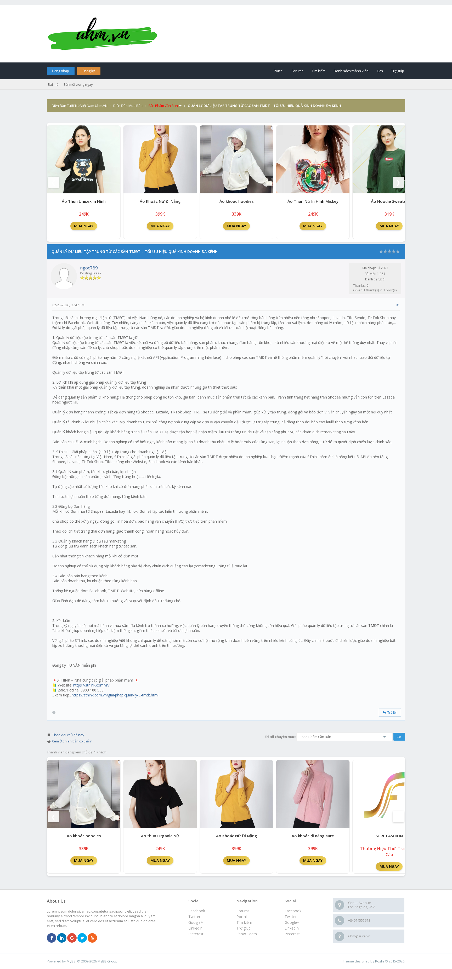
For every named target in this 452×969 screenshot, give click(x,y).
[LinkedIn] (61, 938)
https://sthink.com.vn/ (91, 685)
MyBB (71, 961)
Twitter (291, 916)
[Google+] (72, 938)
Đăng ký (88, 70)
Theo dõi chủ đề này (68, 734)
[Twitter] (82, 938)
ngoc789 (89, 268)
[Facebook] (51, 938)
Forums (297, 70)
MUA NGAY (83, 225)
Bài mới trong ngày (78, 84)
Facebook (293, 910)
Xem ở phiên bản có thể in (72, 741)
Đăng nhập (60, 70)
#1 (398, 305)
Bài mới (53, 84)
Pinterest (292, 933)
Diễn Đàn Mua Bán (128, 105)
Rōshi (379, 961)
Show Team (246, 933)
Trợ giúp (397, 70)
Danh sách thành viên (351, 70)
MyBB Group (107, 961)
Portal (278, 70)
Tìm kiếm (318, 70)
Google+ (292, 922)
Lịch (380, 70)
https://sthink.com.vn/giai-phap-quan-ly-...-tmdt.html (115, 695)
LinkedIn (292, 928)
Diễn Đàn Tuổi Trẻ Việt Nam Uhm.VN (80, 105)
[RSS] (92, 938)
